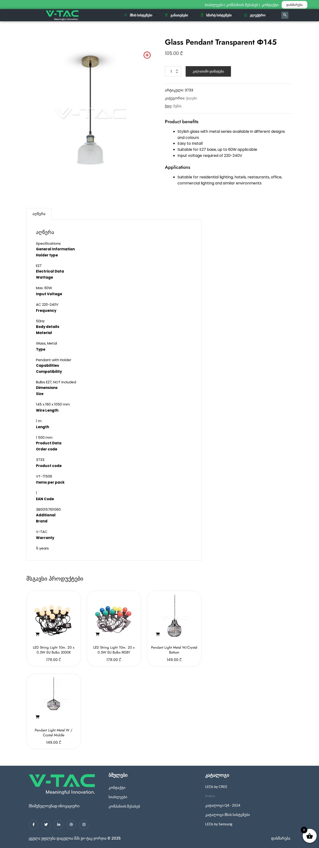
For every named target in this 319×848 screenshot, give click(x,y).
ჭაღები (191, 98)
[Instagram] (84, 824)
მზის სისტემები (141, 15)
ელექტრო (258, 15)
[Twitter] (46, 824)
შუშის (177, 106)
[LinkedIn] (58, 824)
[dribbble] (71, 824)
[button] (37, 634)
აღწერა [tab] (39, 213)
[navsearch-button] (284, 15)
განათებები (179, 15)
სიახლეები (214, 5)
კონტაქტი (271, 5)
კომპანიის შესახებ (242, 5)
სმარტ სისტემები (219, 15)
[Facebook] (33, 824)
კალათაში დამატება (208, 71)
